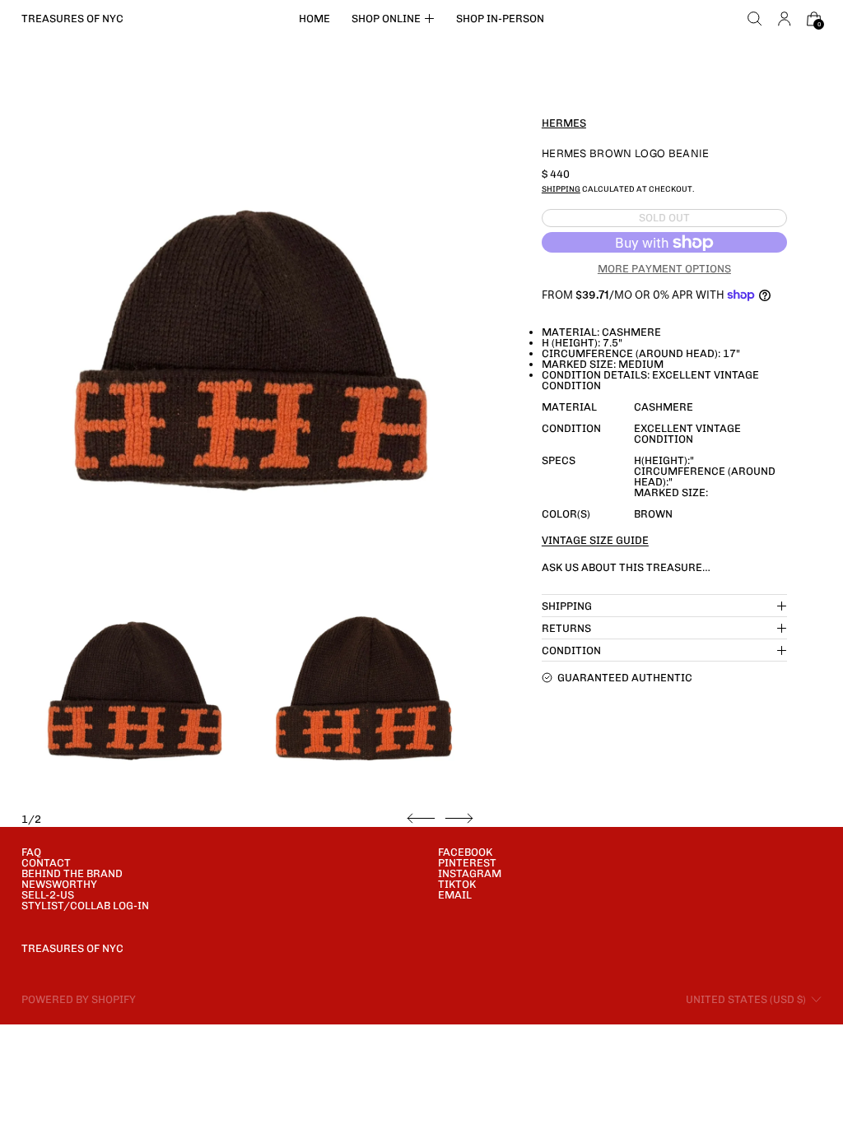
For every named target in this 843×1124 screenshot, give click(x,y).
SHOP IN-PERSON (500, 18)
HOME (314, 18)
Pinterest (467, 862)
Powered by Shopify (78, 999)
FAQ (31, 852)
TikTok (457, 884)
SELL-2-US (47, 895)
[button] (755, 19)
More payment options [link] (664, 268)
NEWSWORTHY (59, 884)
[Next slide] (459, 818)
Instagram (469, 873)
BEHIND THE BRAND (72, 873)
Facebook (465, 852)
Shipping (561, 188)
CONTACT (46, 863)
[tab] (133, 688)
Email (455, 894)
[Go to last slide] (421, 818)
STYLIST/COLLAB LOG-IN (85, 905)
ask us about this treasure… (626, 567)
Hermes (564, 123)
